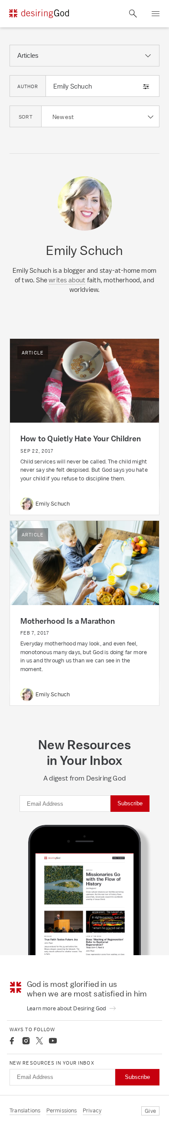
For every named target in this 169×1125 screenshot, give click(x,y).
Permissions (61, 1110)
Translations (25, 1110)
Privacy (92, 1110)
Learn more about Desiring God (67, 1008)
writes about (67, 280)
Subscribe (130, 803)
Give (150, 1111)
